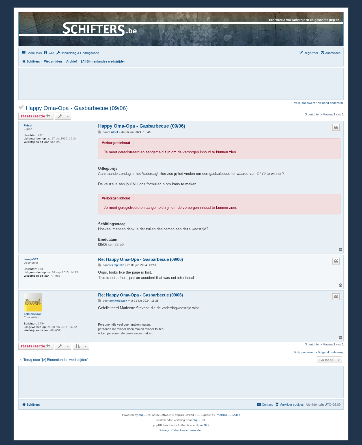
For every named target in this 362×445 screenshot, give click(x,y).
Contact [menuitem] (267, 404)
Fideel (28, 125)
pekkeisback (33, 313)
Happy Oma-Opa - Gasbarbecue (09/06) (77, 108)
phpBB (143, 414)
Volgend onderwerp (331, 102)
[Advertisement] (181, 83)
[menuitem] (48, 53)
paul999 (204, 425)
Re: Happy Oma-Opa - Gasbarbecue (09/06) (140, 259)
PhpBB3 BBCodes (228, 414)
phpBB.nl (199, 420)
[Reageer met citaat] (336, 127)
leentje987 (31, 259)
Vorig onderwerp (304, 102)
